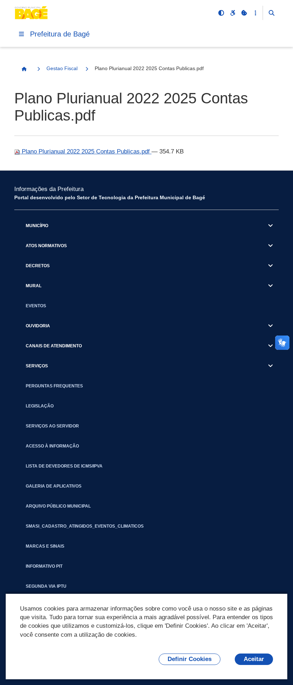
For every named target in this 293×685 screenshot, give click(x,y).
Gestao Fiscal (62, 68)
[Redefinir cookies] (244, 13)
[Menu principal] (21, 34)
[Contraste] (221, 13)
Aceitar (254, 659)
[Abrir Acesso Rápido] (255, 13)
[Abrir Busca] (271, 13)
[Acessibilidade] (232, 13)
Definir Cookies (190, 659)
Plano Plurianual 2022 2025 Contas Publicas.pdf (86, 151)
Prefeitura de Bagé (60, 34)
